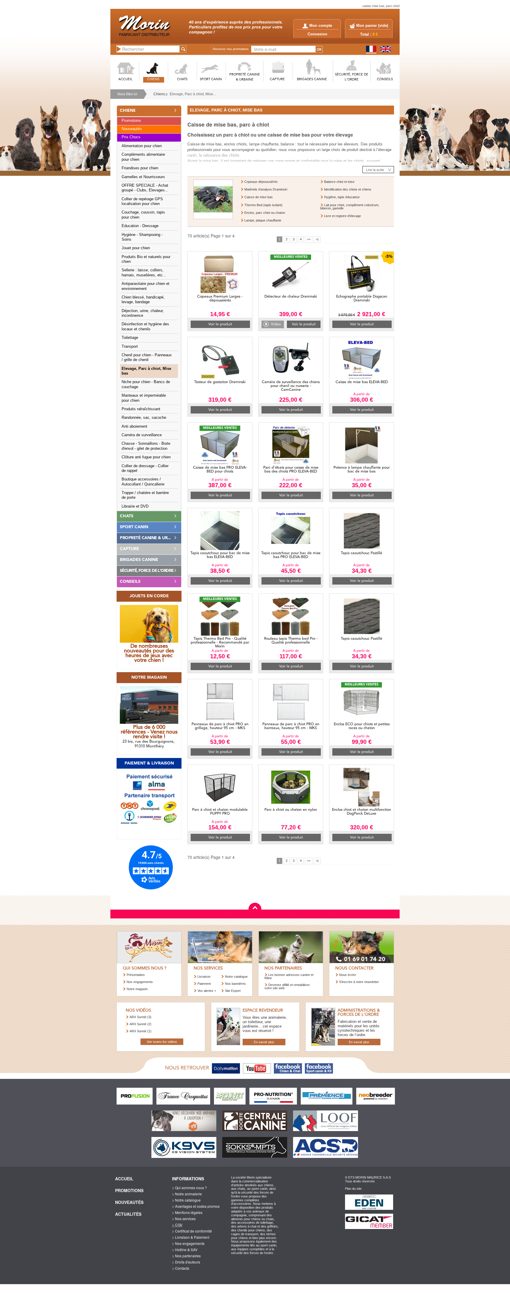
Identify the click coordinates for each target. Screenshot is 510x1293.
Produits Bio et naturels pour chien (146, 259)
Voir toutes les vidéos (162, 1041)
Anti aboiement (134, 426)
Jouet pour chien (136, 248)
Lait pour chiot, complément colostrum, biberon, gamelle (349, 206)
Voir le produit (220, 324)
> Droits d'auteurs (186, 1261)
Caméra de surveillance (142, 435)
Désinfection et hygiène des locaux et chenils (145, 326)
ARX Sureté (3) (140, 1017)
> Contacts (180, 1268)
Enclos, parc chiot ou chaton (264, 212)
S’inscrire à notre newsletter (359, 982)
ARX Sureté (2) (140, 1024)
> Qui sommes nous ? (189, 1187)
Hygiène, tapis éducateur (342, 197)
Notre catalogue (236, 976)
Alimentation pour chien (142, 146)
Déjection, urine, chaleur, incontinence (143, 313)
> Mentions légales (187, 1212)
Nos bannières (235, 983)
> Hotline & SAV (184, 1249)
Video (276, 324)
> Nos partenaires (186, 1255)
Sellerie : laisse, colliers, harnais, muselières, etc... (144, 272)
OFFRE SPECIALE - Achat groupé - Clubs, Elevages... (145, 187)
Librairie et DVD (135, 506)
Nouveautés (132, 129)
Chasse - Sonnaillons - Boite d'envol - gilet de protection (146, 446)
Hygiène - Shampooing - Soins (142, 237)
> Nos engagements (188, 1243)
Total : (369, 34)
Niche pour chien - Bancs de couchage (146, 384)
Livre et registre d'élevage (342, 216)
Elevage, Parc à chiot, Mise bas (146, 371)
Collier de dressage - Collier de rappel (145, 468)
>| (317, 239)
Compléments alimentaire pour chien (143, 156)
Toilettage (130, 338)
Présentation (136, 975)
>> (308, 239)
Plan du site (353, 1188)
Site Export (233, 990)
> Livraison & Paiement (190, 1237)
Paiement (204, 983)
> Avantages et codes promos (196, 1206)
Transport (130, 346)
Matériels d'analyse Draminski (265, 189)
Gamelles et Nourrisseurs (143, 177)
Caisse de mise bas (258, 197)
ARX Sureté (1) (140, 1031)
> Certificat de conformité (192, 1230)
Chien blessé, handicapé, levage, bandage (143, 299)
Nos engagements (140, 982)
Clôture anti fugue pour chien (146, 457)
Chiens (159, 94)
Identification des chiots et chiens (347, 189)
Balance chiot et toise (339, 181)
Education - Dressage (140, 226)
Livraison (203, 976)
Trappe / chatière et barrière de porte (145, 495)
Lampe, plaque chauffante (262, 220)
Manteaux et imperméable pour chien (144, 397)
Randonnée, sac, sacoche (144, 418)
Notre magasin (137, 989)
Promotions (131, 121)
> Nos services (184, 1218)
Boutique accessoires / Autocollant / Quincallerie (143, 481)
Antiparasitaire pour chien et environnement (145, 286)
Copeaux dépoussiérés (261, 181)
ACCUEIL (125, 79)
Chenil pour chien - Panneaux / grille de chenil (147, 357)
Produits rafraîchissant (141, 409)
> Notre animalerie (187, 1193)
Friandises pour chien (140, 168)
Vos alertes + (206, 990)
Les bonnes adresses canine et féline (288, 976)
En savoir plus (264, 1042)
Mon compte (320, 26)
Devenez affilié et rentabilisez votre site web (287, 986)
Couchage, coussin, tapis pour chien (143, 214)
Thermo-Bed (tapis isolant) (263, 205)
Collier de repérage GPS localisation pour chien (142, 201)
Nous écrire (347, 975)
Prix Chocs (131, 137)
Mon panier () (372, 26)
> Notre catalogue (186, 1199)
